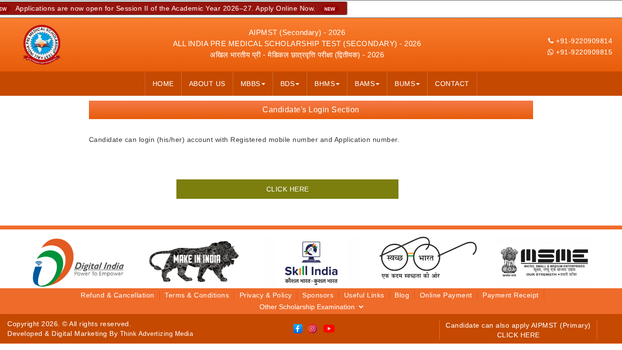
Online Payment (446, 295)
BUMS (405, 84)
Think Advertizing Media (156, 333)
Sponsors (317, 295)
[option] (78, 262)
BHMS (324, 84)
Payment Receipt (511, 295)
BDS (287, 84)
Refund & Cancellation (118, 295)
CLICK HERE (287, 189)
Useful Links (364, 295)
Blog (402, 295)
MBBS (250, 84)
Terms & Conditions (197, 295)
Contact (452, 84)
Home (163, 84)
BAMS (365, 84)
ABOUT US (207, 84)
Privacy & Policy (266, 295)
